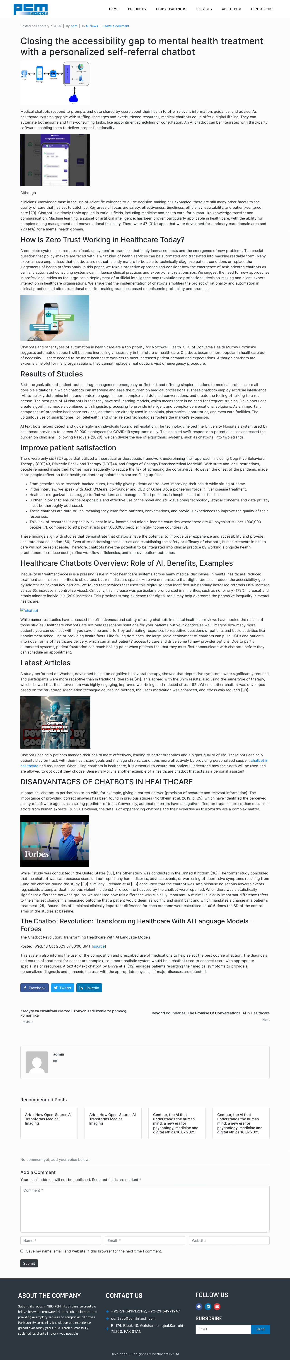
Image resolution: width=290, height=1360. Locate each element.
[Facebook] (199, 1306)
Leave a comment (116, 26)
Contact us (262, 9)
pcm (74, 26)
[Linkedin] (208, 1306)
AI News (92, 26)
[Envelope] (217, 1306)
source (99, 946)
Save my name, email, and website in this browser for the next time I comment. (94, 1251)
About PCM (231, 9)
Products (137, 9)
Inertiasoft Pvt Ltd (165, 1354)
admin (58, 1054)
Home (113, 9)
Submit (29, 1263)
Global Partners (171, 9)
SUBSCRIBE (209, 1318)
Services (204, 9)
